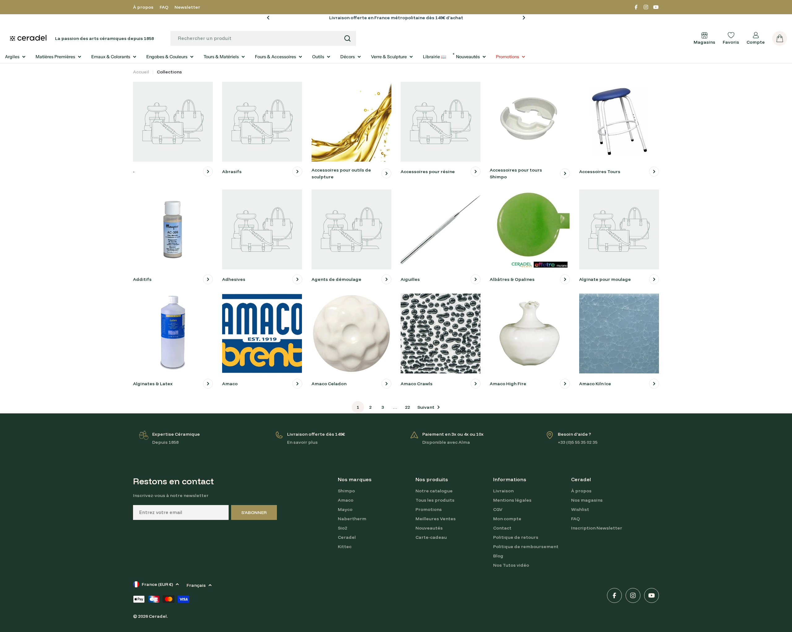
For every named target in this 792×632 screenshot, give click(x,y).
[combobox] (263, 38)
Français (196, 585)
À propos (143, 7)
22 (407, 407)
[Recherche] (347, 38)
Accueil (141, 72)
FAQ (164, 7)
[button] (268, 17)
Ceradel (158, 616)
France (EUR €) (157, 584)
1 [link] (358, 407)
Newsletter (187, 7)
